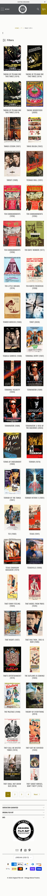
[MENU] (1, 9)
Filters (10, 40)
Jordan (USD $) (22, 857)
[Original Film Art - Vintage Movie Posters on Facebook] (21, 850)
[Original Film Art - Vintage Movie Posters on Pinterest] (29, 850)
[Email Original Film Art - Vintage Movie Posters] (17, 850)
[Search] (38, 9)
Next (36, 794)
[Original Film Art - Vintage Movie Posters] (23, 9)
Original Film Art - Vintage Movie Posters (26, 878)
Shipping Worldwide (24, 2)
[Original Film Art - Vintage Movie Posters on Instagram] (25, 850)
